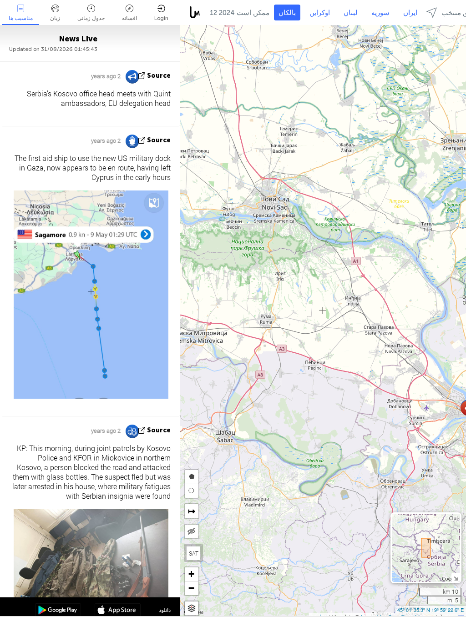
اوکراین (319, 13)
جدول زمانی (91, 18)
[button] (191, 574)
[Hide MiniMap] (455, 577)
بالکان (287, 13)
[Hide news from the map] (191, 531)
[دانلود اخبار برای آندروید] (58, 611)
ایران (410, 13)
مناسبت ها (21, 18)
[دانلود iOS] (118, 611)
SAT (193, 553)
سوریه (380, 13)
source (159, 76)
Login (161, 18)
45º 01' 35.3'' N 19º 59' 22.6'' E (430, 609)
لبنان (351, 13)
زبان (55, 18)
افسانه (129, 18)
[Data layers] (191, 608)
